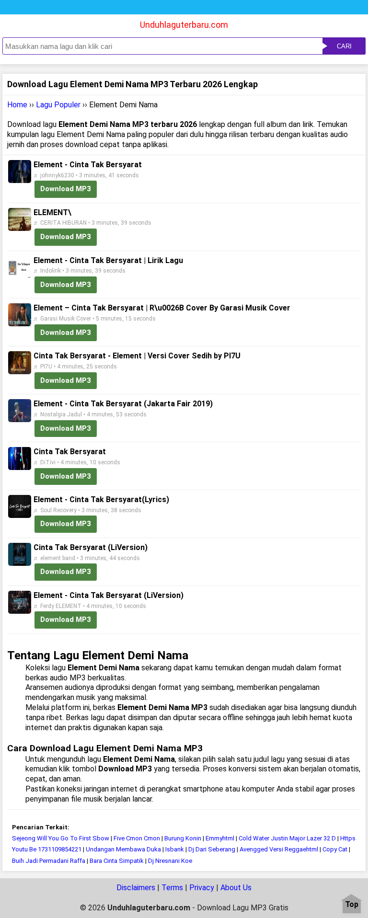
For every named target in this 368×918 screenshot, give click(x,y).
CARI (344, 46)
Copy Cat (334, 849)
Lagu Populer (58, 104)
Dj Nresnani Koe (170, 860)
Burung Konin (182, 838)
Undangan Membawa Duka (123, 849)
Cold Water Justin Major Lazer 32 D (288, 838)
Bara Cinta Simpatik (117, 860)
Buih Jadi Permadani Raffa (48, 860)
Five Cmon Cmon (137, 838)
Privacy (201, 887)
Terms (172, 887)
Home (17, 104)
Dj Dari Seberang (211, 849)
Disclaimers (135, 887)
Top (351, 905)
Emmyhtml (220, 838)
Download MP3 (65, 188)
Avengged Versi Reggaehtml (279, 849)
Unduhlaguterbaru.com (184, 25)
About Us (236, 887)
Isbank (174, 849)
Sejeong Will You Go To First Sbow (60, 838)
